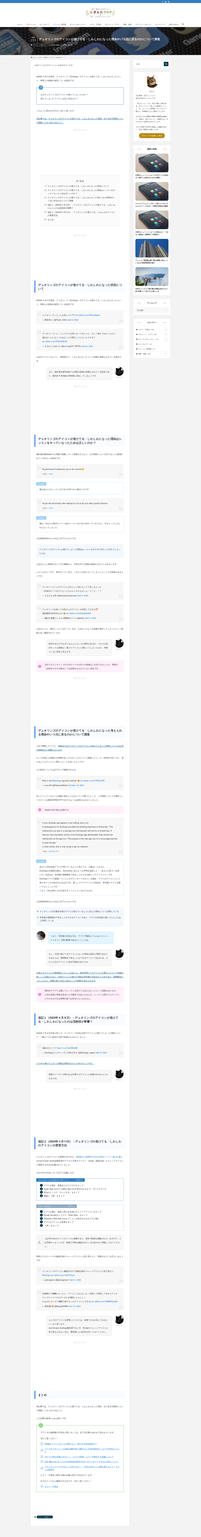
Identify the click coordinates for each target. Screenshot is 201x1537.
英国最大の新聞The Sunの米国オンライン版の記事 (98, 1156)
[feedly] (165, 1)
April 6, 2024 (72, 319)
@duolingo (56, 780)
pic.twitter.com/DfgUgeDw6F (78, 613)
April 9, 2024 (75, 1279)
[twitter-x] (162, 1)
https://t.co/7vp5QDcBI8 (67, 1047)
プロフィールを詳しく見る (151, 135)
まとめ (51, 219)
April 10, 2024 (75, 1306)
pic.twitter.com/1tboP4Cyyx (63, 1275)
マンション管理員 (146, 349)
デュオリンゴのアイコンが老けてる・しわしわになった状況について (78, 185)
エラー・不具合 (146, 329)
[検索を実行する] (166, 64)
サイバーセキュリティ (148, 339)
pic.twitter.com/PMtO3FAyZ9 (54, 341)
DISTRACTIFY (54, 851)
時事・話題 (144, 354)
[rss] (168, 1)
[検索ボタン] (182, 24)
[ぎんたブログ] (100, 13)
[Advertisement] (80, 151)
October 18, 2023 (76, 785)
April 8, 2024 (101, 1052)
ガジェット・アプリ (147, 334)
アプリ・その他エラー (40, 45)
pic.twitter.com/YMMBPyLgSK (105, 1301)
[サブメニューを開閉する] (166, 329)
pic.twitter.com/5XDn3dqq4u (88, 314)
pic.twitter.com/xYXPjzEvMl (92, 780)
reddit (51, 474)
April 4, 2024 (82, 595)
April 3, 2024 (90, 617)
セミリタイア (145, 344)
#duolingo (46, 1275)
